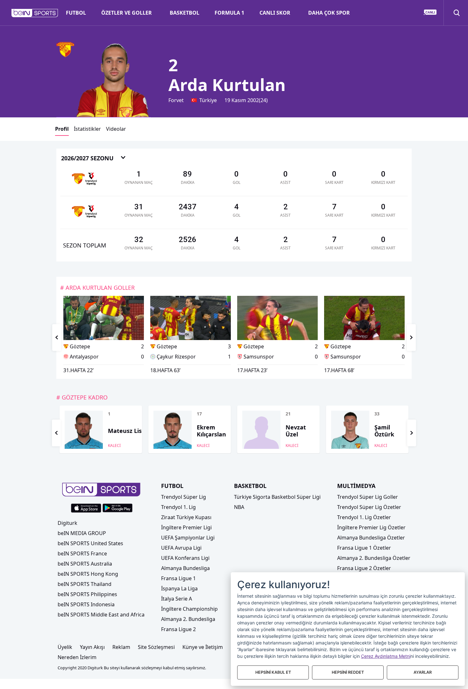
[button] (34, 13)
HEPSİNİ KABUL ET (273, 672)
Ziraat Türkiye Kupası (186, 517)
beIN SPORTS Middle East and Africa (101, 614)
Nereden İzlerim (77, 657)
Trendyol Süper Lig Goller (367, 496)
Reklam (121, 647)
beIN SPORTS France (82, 553)
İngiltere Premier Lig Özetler (371, 527)
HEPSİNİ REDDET (348, 672)
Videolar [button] (116, 128)
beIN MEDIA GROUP (82, 533)
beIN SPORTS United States (90, 543)
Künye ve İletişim (202, 647)
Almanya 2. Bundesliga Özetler (373, 557)
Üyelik (65, 647)
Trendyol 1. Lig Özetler (364, 517)
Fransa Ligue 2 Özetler (364, 568)
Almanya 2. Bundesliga (188, 619)
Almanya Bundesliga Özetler (371, 537)
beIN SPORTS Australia (85, 563)
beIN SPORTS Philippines (87, 594)
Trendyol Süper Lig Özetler (369, 507)
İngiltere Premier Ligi (186, 527)
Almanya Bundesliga (185, 568)
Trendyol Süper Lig (183, 496)
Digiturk (67, 522)
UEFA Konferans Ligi (185, 557)
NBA (239, 507)
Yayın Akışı (92, 647)
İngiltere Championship (189, 608)
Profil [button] (62, 128)
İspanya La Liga (179, 588)
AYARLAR (423, 672)
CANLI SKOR (274, 12)
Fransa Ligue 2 (178, 629)
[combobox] (93, 158)
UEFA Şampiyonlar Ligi (188, 537)
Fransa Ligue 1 (178, 578)
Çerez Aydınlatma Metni (385, 656)
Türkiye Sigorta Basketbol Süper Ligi (277, 496)
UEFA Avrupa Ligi (181, 547)
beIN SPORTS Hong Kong (88, 573)
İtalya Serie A (176, 598)
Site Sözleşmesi (156, 647)
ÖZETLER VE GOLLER (126, 12)
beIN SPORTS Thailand (84, 584)
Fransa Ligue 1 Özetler (364, 547)
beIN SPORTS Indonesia (86, 604)
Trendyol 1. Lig (178, 507)
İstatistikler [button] (87, 128)
